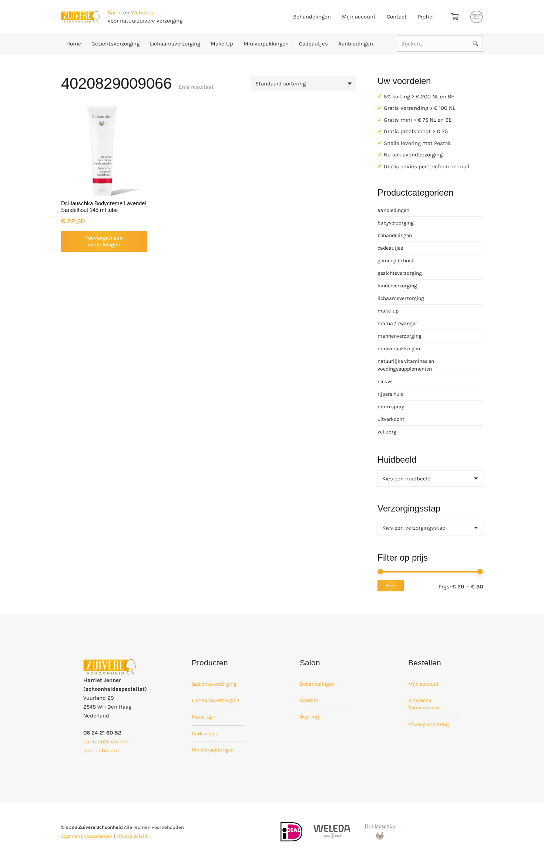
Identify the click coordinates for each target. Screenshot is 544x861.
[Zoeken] (475, 43)
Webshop (143, 12)
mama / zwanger (397, 323)
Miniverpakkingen (213, 750)
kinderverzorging (397, 286)
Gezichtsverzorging (214, 684)
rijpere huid (390, 394)
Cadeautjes (205, 733)
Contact (309, 700)
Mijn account (423, 684)
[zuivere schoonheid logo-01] (80, 16)
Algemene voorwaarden (87, 836)
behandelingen (394, 235)
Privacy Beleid (131, 836)
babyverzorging (395, 223)
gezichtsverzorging (399, 273)
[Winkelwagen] (454, 16)
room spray (390, 407)
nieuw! (385, 381)
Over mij (309, 717)
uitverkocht (390, 419)
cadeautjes (390, 248)
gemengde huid (395, 260)
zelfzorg (386, 432)
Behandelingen (317, 684)
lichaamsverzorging (400, 298)
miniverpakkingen (398, 348)
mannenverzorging (399, 336)
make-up (388, 311)
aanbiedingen (393, 210)
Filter (391, 585)
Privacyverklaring (428, 724)
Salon (115, 12)
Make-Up (202, 717)
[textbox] (406, 478)
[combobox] (430, 478)
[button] (104, 241)
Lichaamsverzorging (215, 700)
